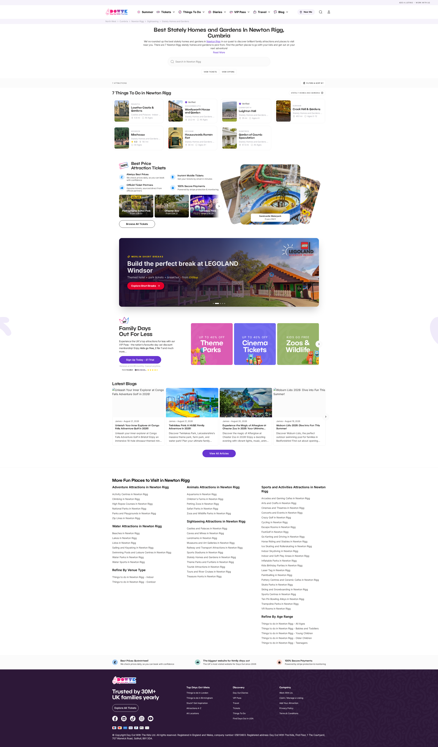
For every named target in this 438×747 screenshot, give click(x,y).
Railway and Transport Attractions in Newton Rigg (215, 547)
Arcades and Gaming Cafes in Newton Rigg (285, 498)
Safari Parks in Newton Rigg (202, 508)
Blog (281, 12)
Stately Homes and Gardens (175, 21)
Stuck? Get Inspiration (197, 703)
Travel (262, 12)
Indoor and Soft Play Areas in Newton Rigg (285, 555)
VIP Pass (240, 12)
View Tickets (210, 72)
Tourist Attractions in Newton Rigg (206, 566)
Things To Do (192, 12)
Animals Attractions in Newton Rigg (213, 487)
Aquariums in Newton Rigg (202, 494)
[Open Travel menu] (269, 12)
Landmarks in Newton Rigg (202, 538)
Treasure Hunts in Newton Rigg (204, 576)
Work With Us (423, 3)
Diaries (217, 12)
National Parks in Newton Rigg (129, 508)
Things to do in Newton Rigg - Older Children (286, 638)
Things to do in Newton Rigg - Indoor (133, 577)
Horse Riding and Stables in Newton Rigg (284, 541)
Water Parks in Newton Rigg (128, 557)
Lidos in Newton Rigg (124, 542)
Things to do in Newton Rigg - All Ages (283, 623)
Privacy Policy (286, 708)
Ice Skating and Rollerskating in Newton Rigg (286, 546)
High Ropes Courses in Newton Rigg (132, 503)
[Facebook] (115, 719)
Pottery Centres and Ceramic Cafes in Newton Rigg (290, 579)
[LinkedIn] (124, 719)
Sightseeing (152, 21)
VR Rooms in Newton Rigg (276, 608)
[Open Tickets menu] (174, 12)
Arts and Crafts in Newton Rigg (278, 503)
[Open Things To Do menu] (204, 12)
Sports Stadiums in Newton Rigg (205, 552)
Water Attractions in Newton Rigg (137, 526)
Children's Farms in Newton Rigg (205, 498)
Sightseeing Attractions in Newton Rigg (216, 521)
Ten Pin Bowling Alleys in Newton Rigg (282, 598)
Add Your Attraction (288, 703)
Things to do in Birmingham (199, 698)
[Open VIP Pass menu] (249, 12)
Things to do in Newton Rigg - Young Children (287, 633)
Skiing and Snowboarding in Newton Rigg (284, 589)
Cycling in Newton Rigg (274, 522)
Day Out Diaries (240, 693)
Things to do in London (197, 693)
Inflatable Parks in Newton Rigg (279, 560)
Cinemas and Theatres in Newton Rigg (282, 507)
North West (110, 21)
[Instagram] (141, 719)
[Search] (320, 12)
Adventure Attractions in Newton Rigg (140, 487)
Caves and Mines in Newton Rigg (205, 533)
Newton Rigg (137, 21)
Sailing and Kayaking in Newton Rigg (132, 547)
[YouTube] (150, 719)
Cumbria (124, 21)
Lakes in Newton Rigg (124, 538)
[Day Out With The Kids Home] (116, 12)
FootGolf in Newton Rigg (274, 531)
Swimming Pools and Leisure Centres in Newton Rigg (141, 552)
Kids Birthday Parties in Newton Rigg (281, 565)
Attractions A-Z (193, 708)
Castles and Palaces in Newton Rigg (207, 528)
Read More (219, 52)
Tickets (166, 12)
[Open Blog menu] (287, 12)
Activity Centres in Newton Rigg (130, 494)
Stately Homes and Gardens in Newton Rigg (211, 557)
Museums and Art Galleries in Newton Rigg (211, 542)
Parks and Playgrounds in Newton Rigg (134, 513)
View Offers (228, 72)
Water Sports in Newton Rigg (128, 562)
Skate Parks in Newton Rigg (277, 584)
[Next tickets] (219, 206)
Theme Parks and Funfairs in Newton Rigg (210, 562)
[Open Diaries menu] (225, 12)
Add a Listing (406, 3)
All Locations (192, 713)
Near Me (308, 12)
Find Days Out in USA (243, 718)
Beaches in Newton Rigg (126, 533)
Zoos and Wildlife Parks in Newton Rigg (209, 513)
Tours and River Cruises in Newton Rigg (209, 571)
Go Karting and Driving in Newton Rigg (283, 536)
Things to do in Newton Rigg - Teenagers (284, 642)
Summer (147, 12)
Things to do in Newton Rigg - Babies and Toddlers (290, 628)
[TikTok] (133, 719)
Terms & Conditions (288, 713)
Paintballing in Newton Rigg (276, 575)
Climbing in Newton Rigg (126, 498)
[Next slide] (318, 344)
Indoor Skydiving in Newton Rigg (279, 551)
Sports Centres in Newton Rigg (278, 594)
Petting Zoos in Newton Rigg (203, 503)
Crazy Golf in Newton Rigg (276, 517)
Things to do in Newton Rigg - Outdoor (134, 581)
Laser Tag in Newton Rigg (275, 570)
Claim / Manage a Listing (291, 698)
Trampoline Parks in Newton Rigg (280, 603)
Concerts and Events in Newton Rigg (281, 512)
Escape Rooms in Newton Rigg (278, 527)
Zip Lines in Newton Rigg (126, 518)
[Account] (329, 12)
